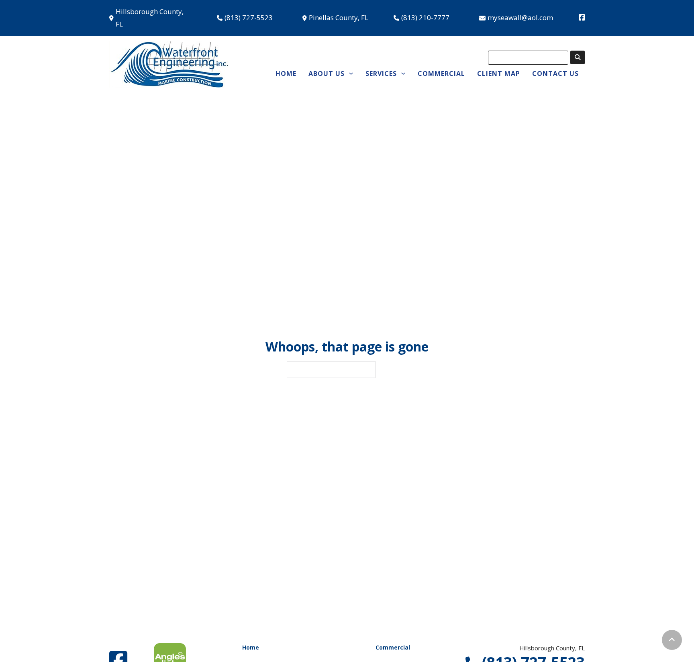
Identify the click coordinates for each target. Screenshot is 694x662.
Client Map (498, 73)
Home (286, 73)
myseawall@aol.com (520, 17)
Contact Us (555, 73)
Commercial (441, 73)
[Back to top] (672, 640)
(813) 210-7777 (425, 17)
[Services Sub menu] (403, 73)
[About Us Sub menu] (351, 73)
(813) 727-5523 (249, 17)
